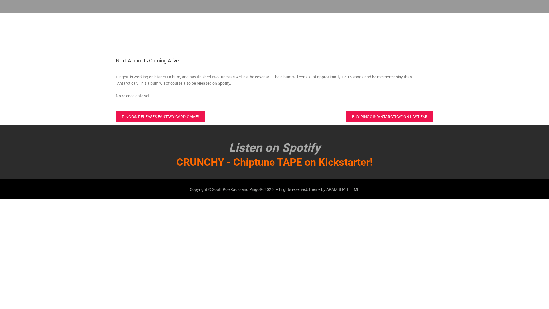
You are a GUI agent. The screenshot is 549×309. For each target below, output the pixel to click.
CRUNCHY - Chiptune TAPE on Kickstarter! (274, 162)
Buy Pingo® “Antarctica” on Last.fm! (389, 116)
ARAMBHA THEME (342, 189)
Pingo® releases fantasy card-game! (160, 116)
